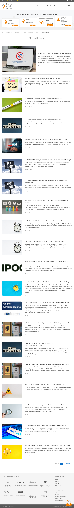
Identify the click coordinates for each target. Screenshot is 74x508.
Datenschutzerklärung (56, 506)
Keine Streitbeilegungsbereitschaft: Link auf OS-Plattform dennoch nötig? (47, 282)
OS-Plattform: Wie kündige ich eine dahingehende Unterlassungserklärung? (48, 160)
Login (65, 5)
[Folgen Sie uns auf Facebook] (71, 0)
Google (6, 0)
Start (3, 32)
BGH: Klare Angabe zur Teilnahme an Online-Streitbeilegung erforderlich (47, 364)
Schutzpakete (43, 5)
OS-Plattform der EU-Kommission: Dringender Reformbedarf (43, 221)
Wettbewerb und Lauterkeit (34, 32)
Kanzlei (59, 5)
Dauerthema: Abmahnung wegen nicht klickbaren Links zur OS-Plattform (47, 405)
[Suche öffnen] (37, 6)
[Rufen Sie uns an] (65, 1)
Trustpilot (15, 0)
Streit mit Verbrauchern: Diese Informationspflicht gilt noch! (43, 78)
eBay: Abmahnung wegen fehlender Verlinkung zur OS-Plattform (44, 384)
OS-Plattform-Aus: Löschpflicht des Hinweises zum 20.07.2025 (44, 98)
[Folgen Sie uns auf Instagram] (69, 0)
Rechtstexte (50, 5)
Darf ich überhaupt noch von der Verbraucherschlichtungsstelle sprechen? (47, 302)
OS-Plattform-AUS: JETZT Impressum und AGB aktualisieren (43, 119)
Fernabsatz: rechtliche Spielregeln (20, 32)
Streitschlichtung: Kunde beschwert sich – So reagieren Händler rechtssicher (48, 445)
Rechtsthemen (9, 32)
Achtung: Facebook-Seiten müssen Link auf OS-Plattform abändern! (45, 425)
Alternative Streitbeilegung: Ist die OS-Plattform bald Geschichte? (44, 241)
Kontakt (70, 506)
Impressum (65, 506)
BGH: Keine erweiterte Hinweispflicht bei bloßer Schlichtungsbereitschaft (47, 323)
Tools (55, 5)
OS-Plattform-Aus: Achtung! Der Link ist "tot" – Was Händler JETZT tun (46, 139)
